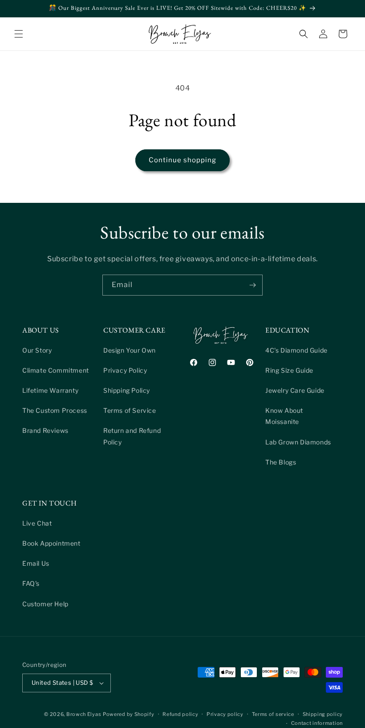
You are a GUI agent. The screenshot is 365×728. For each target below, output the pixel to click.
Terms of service (273, 714)
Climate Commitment (55, 370)
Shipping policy (323, 714)
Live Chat (37, 523)
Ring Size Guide (289, 370)
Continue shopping (182, 160)
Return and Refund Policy (132, 436)
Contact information (317, 723)
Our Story (37, 350)
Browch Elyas (83, 714)
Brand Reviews (45, 430)
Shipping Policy (126, 390)
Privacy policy (225, 714)
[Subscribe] (252, 285)
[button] (18, 34)
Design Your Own (129, 350)
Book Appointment (51, 543)
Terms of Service (129, 410)
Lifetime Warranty (50, 390)
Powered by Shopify (128, 714)
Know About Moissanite (284, 416)
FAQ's (31, 583)
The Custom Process (54, 410)
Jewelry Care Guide (294, 390)
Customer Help (45, 604)
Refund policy (180, 714)
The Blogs (280, 462)
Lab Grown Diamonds (298, 442)
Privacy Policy (125, 370)
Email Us (35, 563)
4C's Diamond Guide (296, 350)
